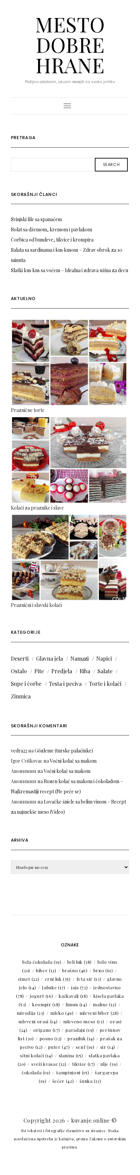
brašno (75, 970)
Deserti (20, 658)
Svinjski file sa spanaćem (36, 219)
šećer (63, 1081)
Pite (39, 671)
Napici (104, 658)
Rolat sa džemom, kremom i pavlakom (51, 229)
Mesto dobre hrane (70, 44)
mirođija (31, 1013)
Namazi (79, 658)
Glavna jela (49, 658)
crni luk (57, 979)
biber (46, 970)
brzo (103, 970)
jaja (79, 987)
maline (104, 1004)
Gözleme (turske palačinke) (64, 750)
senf (85, 1047)
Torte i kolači (105, 683)
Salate (105, 671)
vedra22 (19, 750)
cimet (28, 979)
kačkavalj (73, 996)
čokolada (36, 1072)
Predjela (61, 671)
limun (76, 1004)
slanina (71, 1055)
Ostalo (19, 671)
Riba (85, 671)
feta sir (88, 979)
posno (51, 1038)
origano (46, 1030)
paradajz (80, 1030)
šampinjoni (72, 1072)
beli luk (79, 962)
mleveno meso (83, 1021)
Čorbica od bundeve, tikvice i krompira (52, 239)
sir (107, 1047)
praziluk (81, 1038)
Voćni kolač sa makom (73, 761)
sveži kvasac (48, 1064)
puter (59, 1047)
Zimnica (21, 696)
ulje (109, 1064)
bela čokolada (42, 962)
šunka (90, 1081)
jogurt (41, 996)
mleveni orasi (37, 1021)
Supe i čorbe (26, 683)
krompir (46, 1004)
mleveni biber (99, 1013)
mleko (62, 1013)
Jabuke (53, 987)
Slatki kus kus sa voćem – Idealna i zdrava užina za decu (69, 270)
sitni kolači (36, 1055)
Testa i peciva (65, 683)
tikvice (83, 1064)
